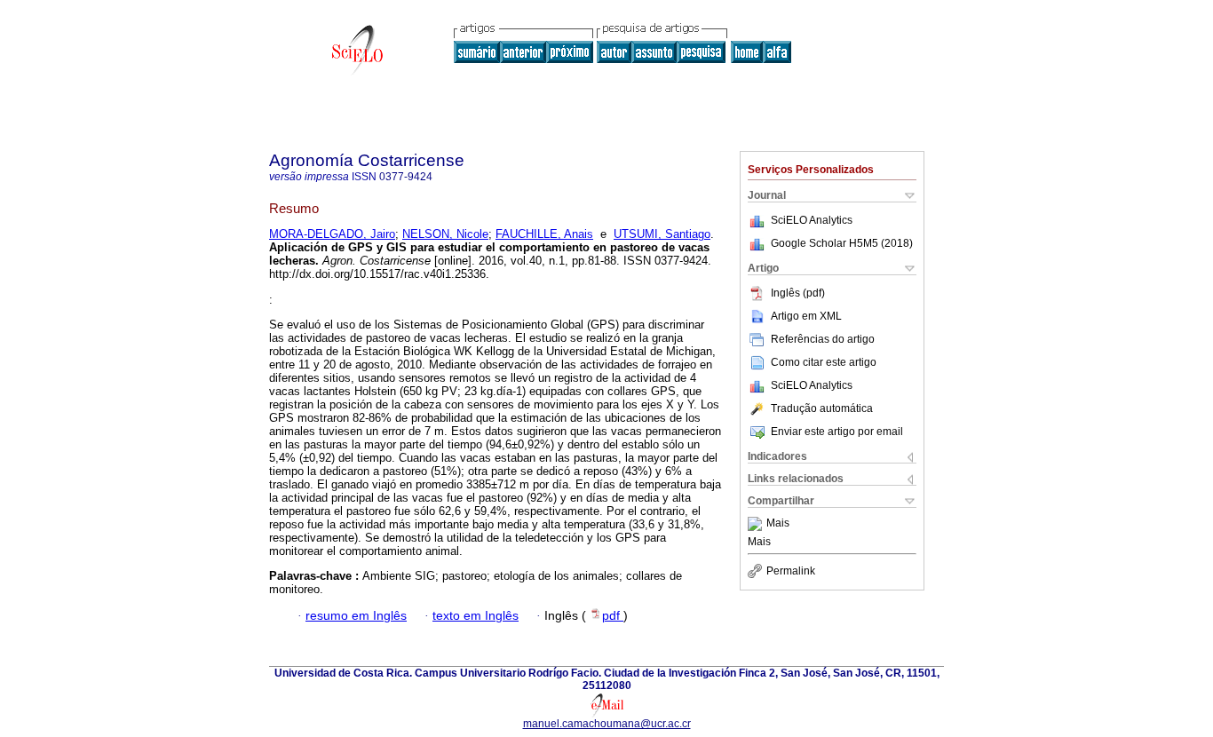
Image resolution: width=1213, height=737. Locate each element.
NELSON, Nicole (445, 234)
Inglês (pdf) (798, 293)
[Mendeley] (757, 524)
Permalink (790, 571)
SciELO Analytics (811, 220)
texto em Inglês (475, 615)
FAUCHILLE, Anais (544, 234)
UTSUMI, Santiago (662, 234)
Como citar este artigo (823, 362)
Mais (777, 524)
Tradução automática (822, 408)
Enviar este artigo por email (837, 431)
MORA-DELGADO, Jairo (332, 234)
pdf (612, 615)
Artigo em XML (806, 316)
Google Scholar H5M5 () (842, 243)
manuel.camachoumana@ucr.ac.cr (607, 723)
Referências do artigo (823, 339)
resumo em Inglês (356, 615)
